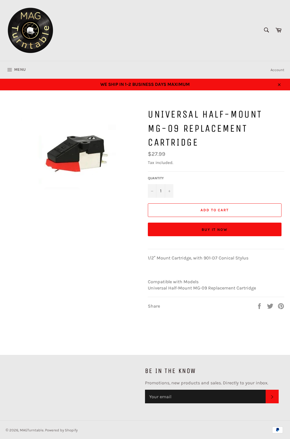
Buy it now (215, 229)
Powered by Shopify (61, 430)
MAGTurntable (32, 430)
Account (277, 70)
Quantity (156, 178)
